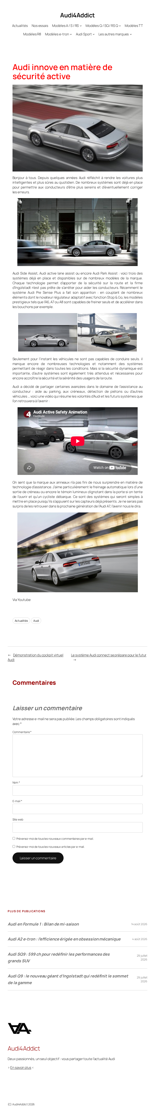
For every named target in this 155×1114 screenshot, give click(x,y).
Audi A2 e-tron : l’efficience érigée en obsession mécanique (64, 939)
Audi (36, 621)
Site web (18, 819)
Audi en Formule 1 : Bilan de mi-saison (43, 924)
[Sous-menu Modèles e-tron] (71, 34)
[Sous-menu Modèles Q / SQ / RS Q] (120, 25)
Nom (16, 782)
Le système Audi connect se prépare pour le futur (108, 655)
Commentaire (22, 732)
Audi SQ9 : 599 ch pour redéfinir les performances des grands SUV (59, 957)
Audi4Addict (77, 15)
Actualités (21, 621)
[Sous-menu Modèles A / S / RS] (81, 25)
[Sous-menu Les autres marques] (131, 34)
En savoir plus (20, 1067)
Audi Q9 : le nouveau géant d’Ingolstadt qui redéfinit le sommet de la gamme (68, 979)
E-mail (17, 801)
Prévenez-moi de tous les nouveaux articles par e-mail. (50, 847)
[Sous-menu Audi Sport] (94, 34)
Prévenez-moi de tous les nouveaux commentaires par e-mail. (55, 838)
